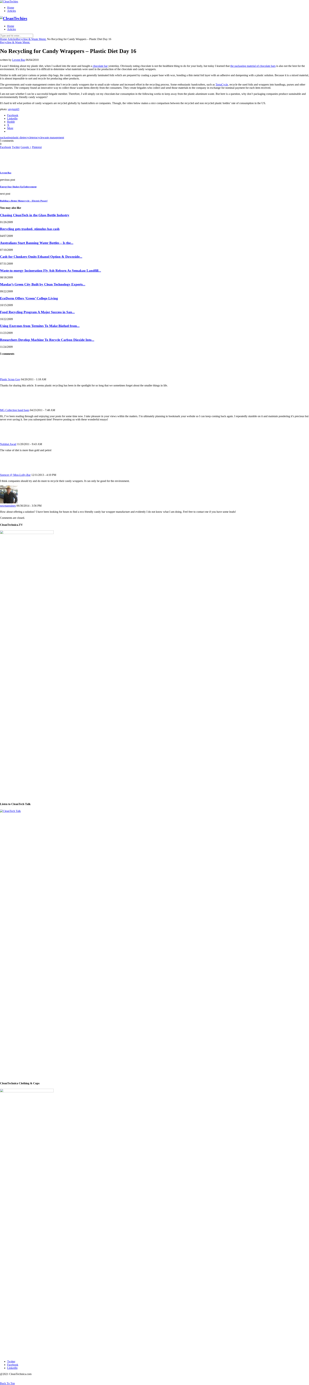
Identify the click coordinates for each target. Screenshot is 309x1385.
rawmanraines (8, 505)
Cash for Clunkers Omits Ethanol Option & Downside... (41, 257)
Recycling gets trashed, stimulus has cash (30, 229)
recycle (28, 137)
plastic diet (18, 137)
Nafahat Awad (8, 444)
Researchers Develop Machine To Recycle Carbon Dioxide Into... (47, 340)
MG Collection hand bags (14, 410)
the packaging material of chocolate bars (253, 65)
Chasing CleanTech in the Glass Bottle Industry (34, 215)
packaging (6, 137)
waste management (53, 137)
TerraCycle (221, 84)
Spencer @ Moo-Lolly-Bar (15, 474)
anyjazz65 (13, 109)
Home (10, 7)
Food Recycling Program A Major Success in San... (37, 312)
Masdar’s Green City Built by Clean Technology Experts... (42, 284)
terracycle (37, 137)
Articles (11, 10)
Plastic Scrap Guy (10, 379)
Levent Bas (18, 59)
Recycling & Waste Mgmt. (31, 39)
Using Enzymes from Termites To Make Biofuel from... (40, 326)
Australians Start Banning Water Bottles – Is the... (36, 243)
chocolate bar (100, 65)
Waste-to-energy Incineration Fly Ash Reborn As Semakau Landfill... (50, 270)
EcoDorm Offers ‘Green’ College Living (29, 298)
